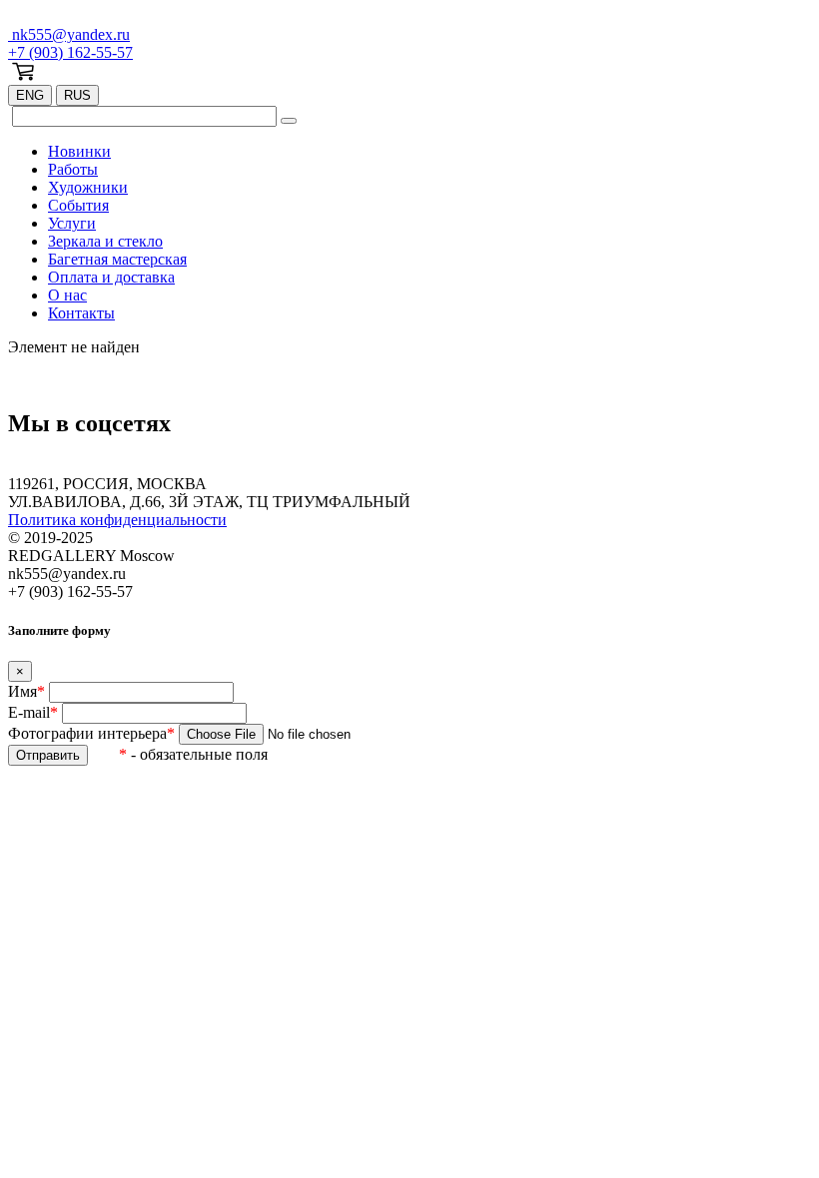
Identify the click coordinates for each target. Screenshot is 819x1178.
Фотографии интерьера (91, 733)
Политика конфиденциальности (117, 519)
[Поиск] (289, 121)
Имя (26, 691)
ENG (30, 95)
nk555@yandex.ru (69, 34)
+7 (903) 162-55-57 (70, 52)
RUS (77, 95)
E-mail (33, 712)
